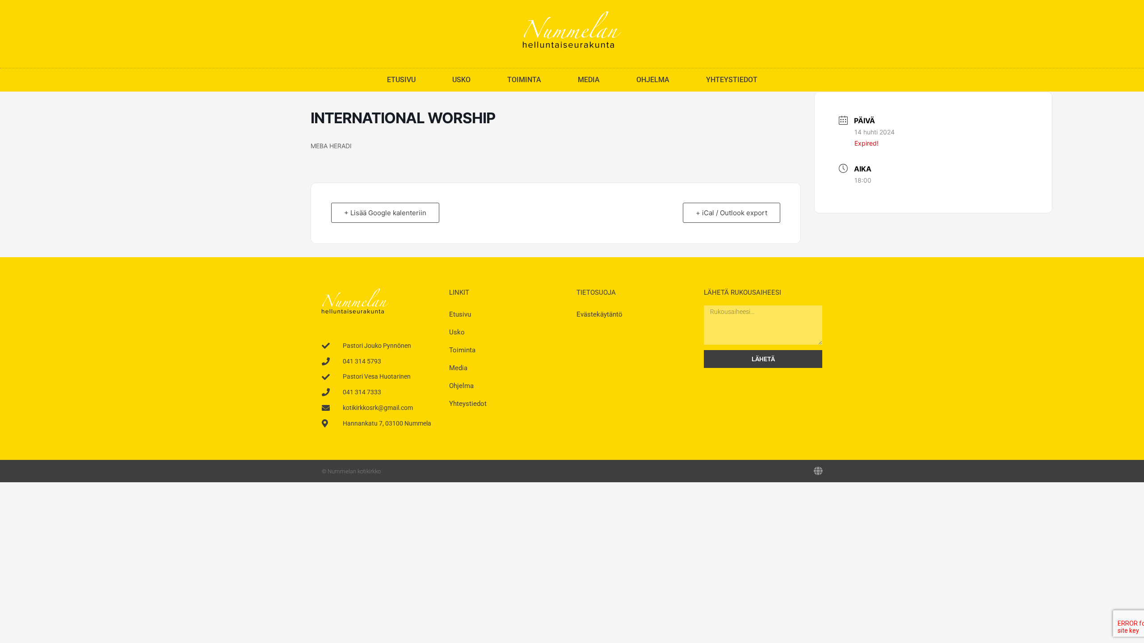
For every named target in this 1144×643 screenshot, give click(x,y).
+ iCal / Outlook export (731, 213)
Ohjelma (652, 79)
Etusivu (401, 79)
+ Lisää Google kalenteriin (385, 213)
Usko (461, 79)
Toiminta (524, 79)
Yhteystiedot (731, 79)
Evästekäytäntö (599, 314)
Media (589, 79)
